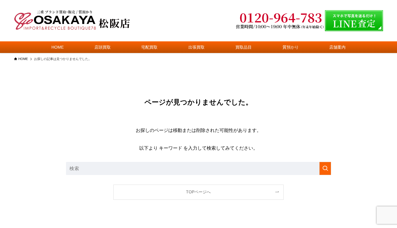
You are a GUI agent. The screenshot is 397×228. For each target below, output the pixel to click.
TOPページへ (198, 192)
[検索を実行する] (325, 168)
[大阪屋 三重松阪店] (72, 21)
